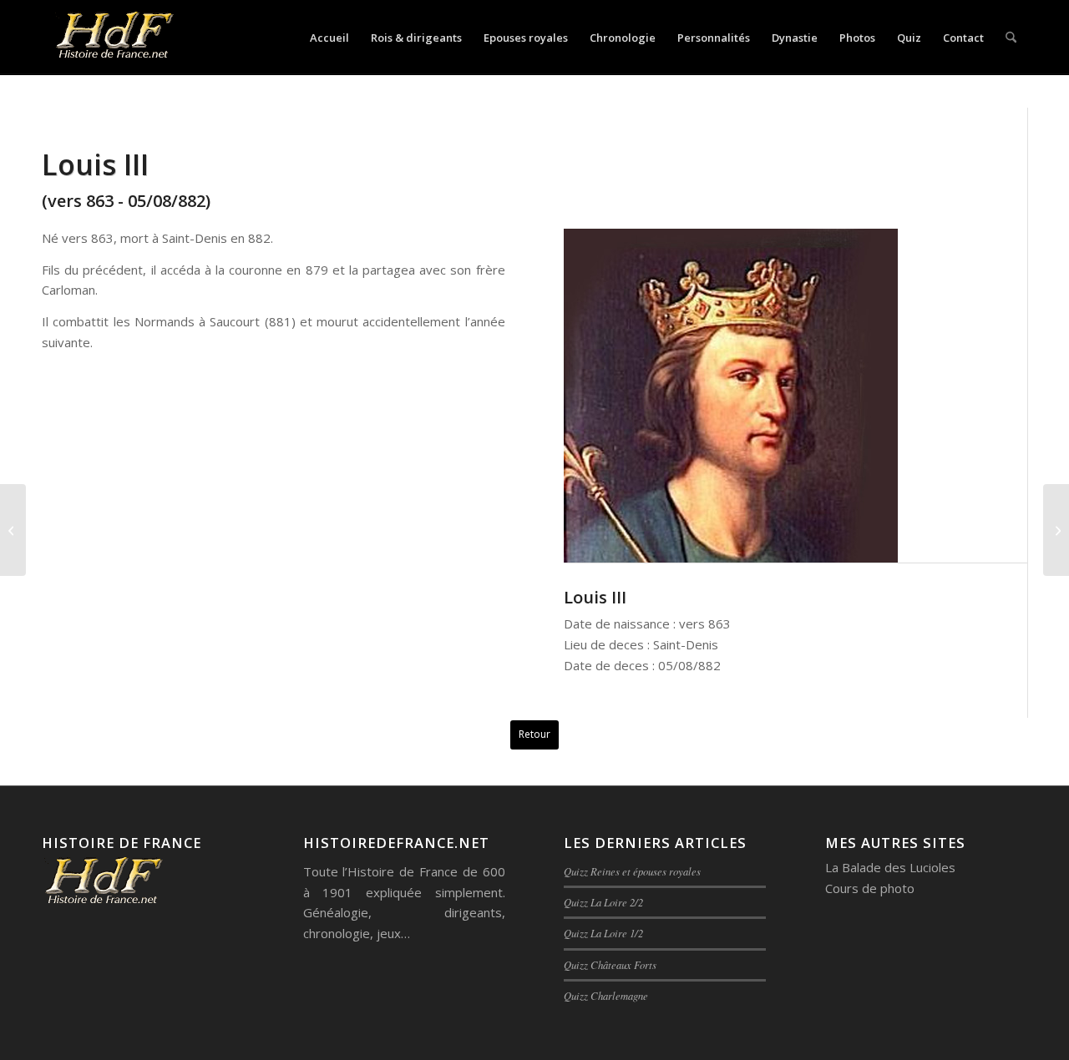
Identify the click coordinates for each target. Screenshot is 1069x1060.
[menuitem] (329, 37)
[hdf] (113, 37)
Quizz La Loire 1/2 (603, 933)
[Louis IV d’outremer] (1056, 530)
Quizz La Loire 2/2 (603, 902)
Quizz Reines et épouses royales (632, 871)
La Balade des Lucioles (890, 867)
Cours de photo (869, 888)
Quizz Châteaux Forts (610, 964)
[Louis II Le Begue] (13, 530)
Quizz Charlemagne (606, 995)
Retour (534, 734)
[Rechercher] (1011, 37)
